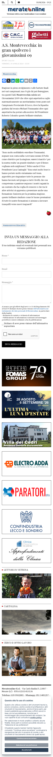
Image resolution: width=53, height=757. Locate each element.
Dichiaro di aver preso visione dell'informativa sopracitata (26, 324)
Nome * (5, 255)
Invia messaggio (13, 344)
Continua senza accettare (26, 738)
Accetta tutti (26, 750)
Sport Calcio (8, 60)
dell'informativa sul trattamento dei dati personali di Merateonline (25, 310)
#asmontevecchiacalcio (14, 225)
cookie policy (36, 717)
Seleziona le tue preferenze (26, 745)
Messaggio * (7, 282)
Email (4, 269)
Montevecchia (9, 74)
